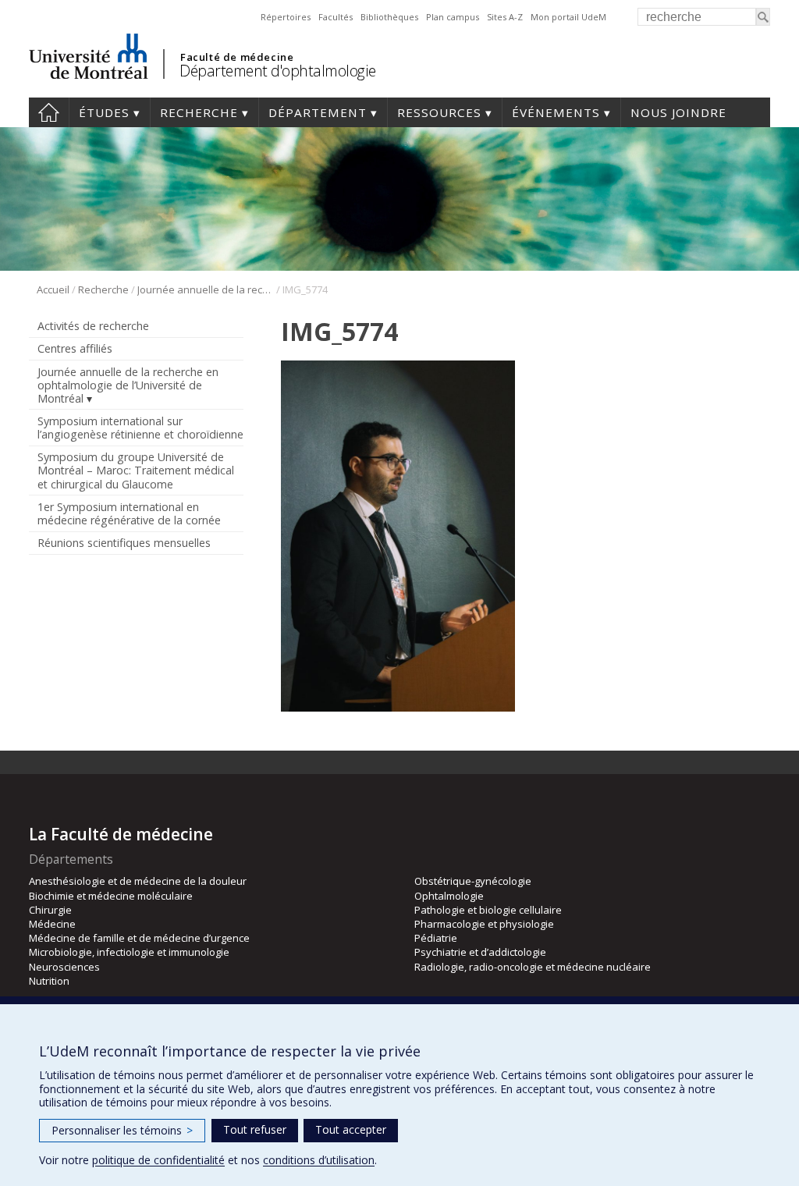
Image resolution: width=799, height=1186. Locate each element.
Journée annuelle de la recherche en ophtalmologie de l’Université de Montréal (205, 289)
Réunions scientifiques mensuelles (124, 542)
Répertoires (286, 17)
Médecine (52, 924)
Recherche (199, 112)
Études (104, 112)
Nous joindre (678, 112)
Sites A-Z (505, 17)
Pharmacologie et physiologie (484, 924)
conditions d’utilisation (319, 1159)
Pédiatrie (435, 938)
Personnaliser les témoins (122, 1130)
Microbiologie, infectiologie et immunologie (129, 952)
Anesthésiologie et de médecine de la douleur (138, 881)
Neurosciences (64, 967)
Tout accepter (350, 1129)
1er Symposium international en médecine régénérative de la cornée (129, 513)
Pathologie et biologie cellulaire (488, 910)
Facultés (335, 17)
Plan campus (452, 17)
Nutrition (49, 981)
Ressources (439, 112)
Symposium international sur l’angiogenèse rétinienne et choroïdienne (140, 428)
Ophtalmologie (449, 896)
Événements (556, 112)
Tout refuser (254, 1129)
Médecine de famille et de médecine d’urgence (139, 938)
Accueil (48, 112)
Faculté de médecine (236, 57)
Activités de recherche (93, 325)
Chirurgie (50, 910)
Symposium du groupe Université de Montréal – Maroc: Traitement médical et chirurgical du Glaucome (135, 470)
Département (317, 112)
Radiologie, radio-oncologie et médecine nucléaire (532, 967)
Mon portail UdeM (568, 17)
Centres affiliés (74, 348)
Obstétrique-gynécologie (472, 881)
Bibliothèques (389, 17)
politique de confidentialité (158, 1159)
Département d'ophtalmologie (277, 70)
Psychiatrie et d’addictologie (480, 952)
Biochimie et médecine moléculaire (111, 896)
